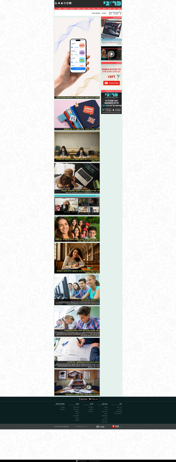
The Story (90, 407)
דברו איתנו (119, 407)
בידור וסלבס (104, 420)
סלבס (109, 8)
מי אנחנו (120, 409)
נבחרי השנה (76, 409)
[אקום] (100, 426)
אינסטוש (91, 409)
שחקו (59, 8)
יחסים (84, 8)
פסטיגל (77, 417)
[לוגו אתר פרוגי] (112, 3)
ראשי (119, 8)
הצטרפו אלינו (119, 411)
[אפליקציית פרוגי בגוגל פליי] (93, 399)
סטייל (93, 8)
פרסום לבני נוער (118, 413)
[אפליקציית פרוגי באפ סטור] (83, 399)
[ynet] (117, 426)
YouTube (62, 407)
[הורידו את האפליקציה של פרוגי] (111, 103)
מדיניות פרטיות (92, 460)
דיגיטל (99, 8)
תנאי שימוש (97, 460)
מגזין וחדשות (104, 422)
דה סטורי (65, 8)
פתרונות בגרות (96, 13)
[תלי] (82, 426)
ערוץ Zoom (90, 411)
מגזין (114, 8)
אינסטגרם (62, 409)
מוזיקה (104, 8)
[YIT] (81, 461)
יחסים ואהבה (104, 415)
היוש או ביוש (76, 407)
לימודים (78, 8)
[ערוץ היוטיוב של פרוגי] (111, 76)
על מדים (72, 8)
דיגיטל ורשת (104, 411)
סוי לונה (77, 413)
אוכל (89, 8)
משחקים (77, 420)
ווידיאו (97, 196)
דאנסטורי (77, 411)
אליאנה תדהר (76, 415)
